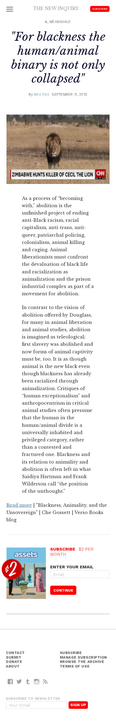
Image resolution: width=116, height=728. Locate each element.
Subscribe (99, 8)
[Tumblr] (27, 681)
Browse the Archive (82, 662)
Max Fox (41, 94)
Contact (15, 653)
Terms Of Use (75, 666)
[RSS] (45, 681)
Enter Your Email (72, 566)
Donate (14, 662)
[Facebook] (10, 681)
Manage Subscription (83, 657)
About (13, 666)
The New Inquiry (56, 8)
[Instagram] (36, 681)
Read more (19, 505)
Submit (13, 657)
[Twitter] (19, 681)
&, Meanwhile (58, 22)
